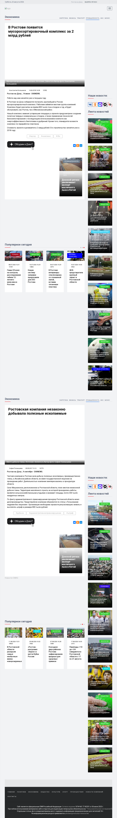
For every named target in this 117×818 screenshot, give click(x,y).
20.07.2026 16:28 (97, 295)
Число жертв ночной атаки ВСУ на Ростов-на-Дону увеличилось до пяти (100, 190)
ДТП (107, 259)
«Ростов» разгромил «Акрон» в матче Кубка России (33, 652)
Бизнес (107, 18)
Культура (56, 792)
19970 (107, 271)
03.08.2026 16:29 (97, 130)
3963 (31, 643)
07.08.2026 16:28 (55, 641)
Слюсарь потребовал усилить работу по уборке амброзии (98, 601)
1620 (107, 596)
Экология (56, 631)
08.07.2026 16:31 (14, 265)
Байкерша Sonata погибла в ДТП (97, 274)
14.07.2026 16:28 (97, 348)
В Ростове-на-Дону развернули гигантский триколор (99, 518)
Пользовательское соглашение (99, 809)
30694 (107, 733)
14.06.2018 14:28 (34, 90)
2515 (72, 643)
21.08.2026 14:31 (97, 513)
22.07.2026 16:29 (97, 240)
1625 (107, 159)
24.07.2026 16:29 (97, 212)
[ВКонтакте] (74, 145)
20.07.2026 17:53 (97, 271)
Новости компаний (94, 792)
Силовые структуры (73, 255)
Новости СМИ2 (11, 578)
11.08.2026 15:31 (14, 641)
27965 (107, 295)
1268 (107, 539)
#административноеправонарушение (45, 513)
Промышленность (92, 18)
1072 (107, 130)
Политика (105, 586)
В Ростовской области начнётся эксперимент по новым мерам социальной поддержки (99, 135)
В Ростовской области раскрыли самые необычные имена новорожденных (99, 627)
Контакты (12, 796)
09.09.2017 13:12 (30, 468)
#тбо (58, 136)
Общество (35, 254)
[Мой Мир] (81, 145)
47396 (107, 348)
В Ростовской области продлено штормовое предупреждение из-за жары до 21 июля (99, 300)
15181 (11, 267)
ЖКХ (102, 18)
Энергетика (63, 18)
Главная (11, 792)
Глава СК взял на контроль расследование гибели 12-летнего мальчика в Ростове (14, 277)
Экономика (33, 792)
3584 (52, 643)
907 (106, 513)
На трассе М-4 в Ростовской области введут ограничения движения (98, 217)
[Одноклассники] (77, 145)
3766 (65, 552)
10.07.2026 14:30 (76, 265)
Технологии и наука (100, 232)
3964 (72, 267)
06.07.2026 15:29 (55, 265)
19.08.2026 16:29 (97, 539)
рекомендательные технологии (77, 813)
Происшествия (77, 792)
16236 (107, 185)
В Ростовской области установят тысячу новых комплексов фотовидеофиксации (99, 245)
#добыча (20, 513)
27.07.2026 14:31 (97, 185)
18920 (11, 643)
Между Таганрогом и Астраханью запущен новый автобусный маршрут (98, 545)
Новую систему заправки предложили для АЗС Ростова (33, 276)
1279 (107, 240)
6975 (52, 267)
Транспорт (81, 18)
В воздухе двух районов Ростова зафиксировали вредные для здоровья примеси (55, 654)
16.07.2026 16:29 (34, 265)
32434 (107, 759)
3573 (65, 175)
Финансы (72, 18)
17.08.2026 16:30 (76, 641)
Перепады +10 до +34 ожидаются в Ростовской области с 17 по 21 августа (75, 653)
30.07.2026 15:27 (97, 159)
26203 (107, 212)
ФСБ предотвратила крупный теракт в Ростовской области (76, 276)
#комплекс (46, 136)
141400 (94, 704)
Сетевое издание (68, 806)
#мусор (32, 136)
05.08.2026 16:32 (34, 641)
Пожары (15, 254)
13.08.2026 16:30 (97, 596)
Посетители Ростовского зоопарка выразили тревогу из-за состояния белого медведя (99, 354)
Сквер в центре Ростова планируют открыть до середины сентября (99, 164)
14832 (32, 267)
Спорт (37, 631)
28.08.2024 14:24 (68, 173)
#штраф (69, 513)
